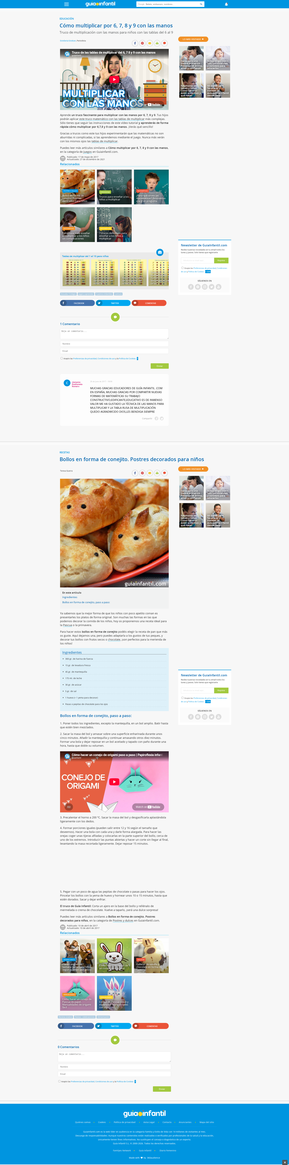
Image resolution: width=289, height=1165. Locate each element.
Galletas (140, 960)
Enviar (160, 366)
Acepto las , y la (100, 358)
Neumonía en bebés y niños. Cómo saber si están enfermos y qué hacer (191, 90)
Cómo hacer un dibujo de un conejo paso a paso (113, 967)
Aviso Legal (149, 1122)
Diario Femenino (168, 1150)
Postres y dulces (70, 191)
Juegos (87, 152)
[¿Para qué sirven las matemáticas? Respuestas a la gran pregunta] (151, 203)
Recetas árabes (65, 1017)
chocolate (114, 639)
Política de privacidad (125, 1122)
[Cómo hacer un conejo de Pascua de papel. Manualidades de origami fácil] (77, 1009)
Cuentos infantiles (104, 294)
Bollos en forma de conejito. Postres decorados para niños (74, 198)
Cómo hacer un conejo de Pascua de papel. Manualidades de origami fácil (77, 1003)
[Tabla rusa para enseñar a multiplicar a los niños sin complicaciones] (77, 241)
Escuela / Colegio (68, 294)
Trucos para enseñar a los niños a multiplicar (114, 198)
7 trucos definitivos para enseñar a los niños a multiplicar (113, 235)
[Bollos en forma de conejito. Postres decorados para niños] (77, 203)
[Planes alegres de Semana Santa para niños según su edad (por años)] (77, 972)
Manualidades (69, 994)
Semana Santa (69, 960)
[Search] (201, 4)
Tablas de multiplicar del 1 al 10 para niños (85, 256)
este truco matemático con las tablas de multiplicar (111, 119)
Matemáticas (142, 191)
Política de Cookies (127, 358)
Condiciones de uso (106, 358)
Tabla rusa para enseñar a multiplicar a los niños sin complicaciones (76, 235)
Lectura (118, 294)
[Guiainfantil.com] (100, 6)
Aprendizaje (105, 192)
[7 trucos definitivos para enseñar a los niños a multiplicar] (114, 241)
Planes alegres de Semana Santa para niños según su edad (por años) (76, 967)
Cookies (102, 1122)
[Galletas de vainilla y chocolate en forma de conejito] (151, 972)
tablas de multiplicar (105, 141)
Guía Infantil (145, 1150)
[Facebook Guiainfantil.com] (191, 287)
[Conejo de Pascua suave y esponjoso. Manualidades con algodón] (114, 1009)
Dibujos (103, 961)
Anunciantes (185, 1122)
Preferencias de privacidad (85, 358)
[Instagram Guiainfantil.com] (204, 287)
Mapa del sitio (207, 1122)
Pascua (67, 625)
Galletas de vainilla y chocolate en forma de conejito (149, 967)
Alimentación (103, 1017)
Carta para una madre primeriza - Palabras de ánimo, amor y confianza (192, 64)
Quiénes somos (83, 1122)
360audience (153, 1157)
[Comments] (164, 43)
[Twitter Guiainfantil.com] (211, 287)
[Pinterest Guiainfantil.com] (198, 287)
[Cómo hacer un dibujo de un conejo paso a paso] (114, 972)
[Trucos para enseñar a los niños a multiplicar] (114, 203)
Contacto (167, 1122)
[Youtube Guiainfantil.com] (218, 287)
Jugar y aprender (86, 294)
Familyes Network (122, 1150)
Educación (67, 18)
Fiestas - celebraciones (85, 1017)
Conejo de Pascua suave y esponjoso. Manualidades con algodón (113, 1004)
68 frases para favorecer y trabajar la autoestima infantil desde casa (218, 90)
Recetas (65, 452)
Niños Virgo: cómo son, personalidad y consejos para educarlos (217, 64)
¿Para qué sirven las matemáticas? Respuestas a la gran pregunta (151, 198)
